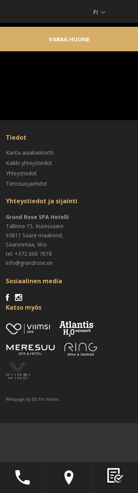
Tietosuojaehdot (26, 183)
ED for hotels (45, 399)
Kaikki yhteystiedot (29, 163)
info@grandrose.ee (29, 262)
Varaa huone (69, 39)
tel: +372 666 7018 (29, 253)
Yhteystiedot (21, 173)
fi (95, 12)
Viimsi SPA (16, 11)
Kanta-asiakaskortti (30, 152)
